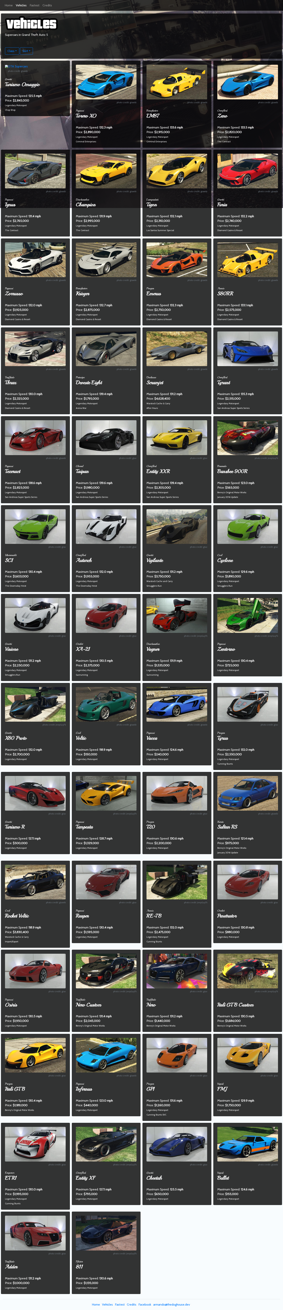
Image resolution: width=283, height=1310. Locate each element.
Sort (25, 51)
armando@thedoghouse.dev (171, 1304)
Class (11, 51)
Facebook (144, 1304)
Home (9, 5)
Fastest (34, 5)
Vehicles (21, 5)
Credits (47, 5)
